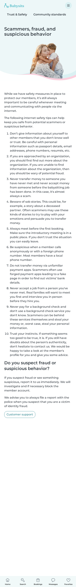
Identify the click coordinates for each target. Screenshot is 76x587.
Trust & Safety (17, 14)
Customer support (20, 414)
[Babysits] (14, 5)
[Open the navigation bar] (68, 5)
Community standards (49, 14)
